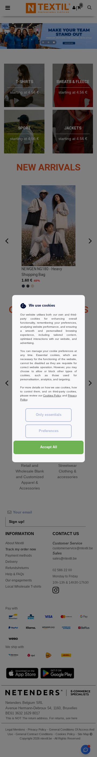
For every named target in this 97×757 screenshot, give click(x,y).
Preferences (48, 431)
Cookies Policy (52, 395)
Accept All (48, 447)
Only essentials (48, 415)
